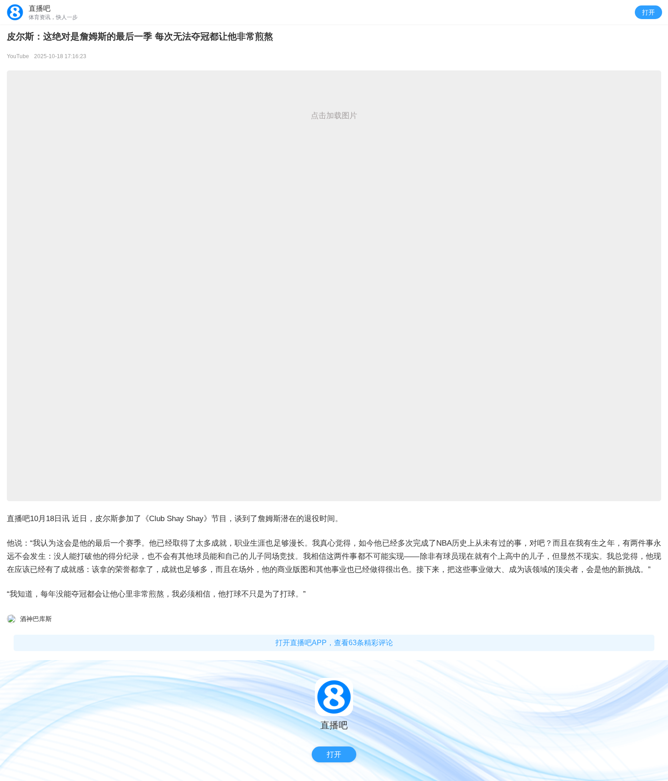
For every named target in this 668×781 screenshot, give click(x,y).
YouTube (18, 56)
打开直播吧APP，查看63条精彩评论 (334, 643)
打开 (648, 12)
